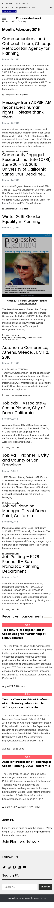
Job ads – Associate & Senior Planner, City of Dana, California (24, 408)
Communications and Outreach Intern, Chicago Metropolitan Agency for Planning (27, 46)
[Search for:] (19, 887)
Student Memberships (15, 4)
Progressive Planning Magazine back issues (22, 337)
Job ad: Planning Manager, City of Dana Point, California (24, 511)
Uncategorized (21, 95)
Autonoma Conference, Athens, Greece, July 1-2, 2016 (25, 352)
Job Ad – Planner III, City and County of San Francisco (25, 460)
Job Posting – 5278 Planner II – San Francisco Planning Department (20, 564)
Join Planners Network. (21, 841)
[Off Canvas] (4, 18)
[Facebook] (14, 867)
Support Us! (9, 11)
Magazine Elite (40, 898)
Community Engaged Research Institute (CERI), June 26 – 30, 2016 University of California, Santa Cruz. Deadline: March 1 (26, 164)
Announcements (22, 395)
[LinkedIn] (19, 867)
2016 (17, 335)
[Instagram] (9, 867)
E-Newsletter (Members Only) (20, 7)
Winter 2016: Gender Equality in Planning (21, 219)
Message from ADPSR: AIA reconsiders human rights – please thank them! (27, 109)
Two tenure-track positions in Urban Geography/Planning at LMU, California (24, 634)
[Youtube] (24, 867)
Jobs (17, 447)
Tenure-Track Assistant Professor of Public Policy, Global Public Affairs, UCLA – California (26, 703)
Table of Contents (10, 340)
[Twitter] (4, 867)
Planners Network (29, 18)
